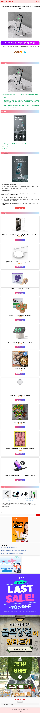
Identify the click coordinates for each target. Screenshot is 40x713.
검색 (1, 512)
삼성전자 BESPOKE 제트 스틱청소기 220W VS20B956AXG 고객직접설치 (16, 503)
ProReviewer (7, 1)
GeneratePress (24, 711)
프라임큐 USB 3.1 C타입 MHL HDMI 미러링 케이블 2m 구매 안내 (11, 548)
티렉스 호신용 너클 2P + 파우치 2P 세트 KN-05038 (9, 547)
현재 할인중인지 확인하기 (20, 240)
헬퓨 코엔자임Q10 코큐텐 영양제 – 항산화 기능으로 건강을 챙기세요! (12, 553)
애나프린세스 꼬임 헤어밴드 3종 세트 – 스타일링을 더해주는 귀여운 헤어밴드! (13, 550)
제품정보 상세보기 (20, 208)
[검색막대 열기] (36, 1)
